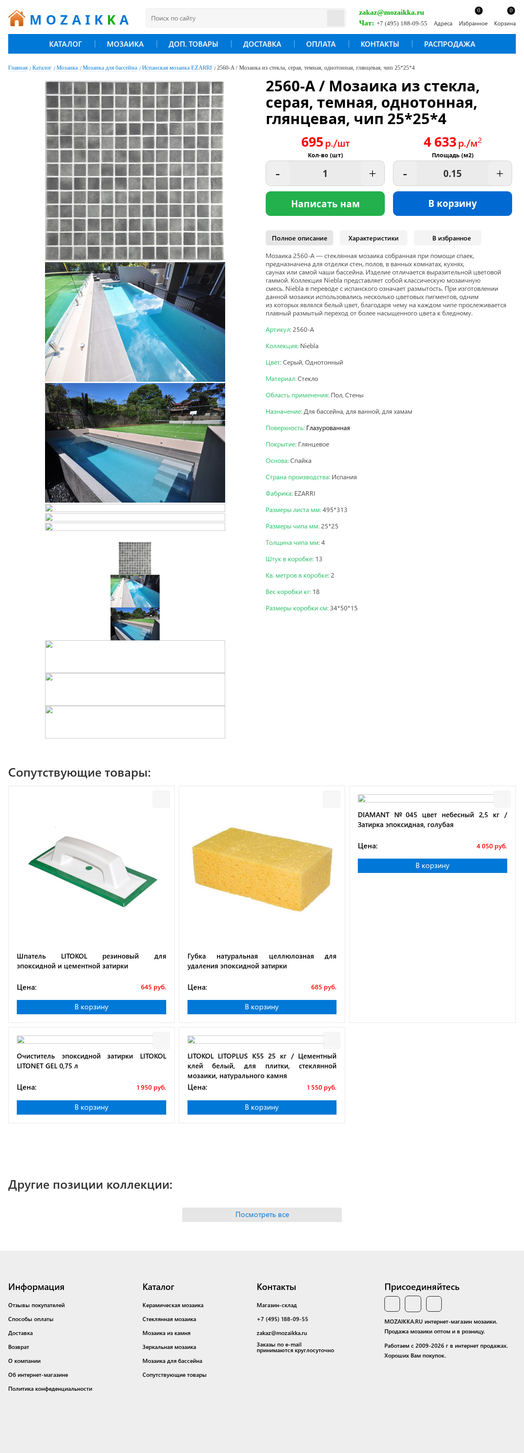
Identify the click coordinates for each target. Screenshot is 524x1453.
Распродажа (449, 44)
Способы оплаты (31, 1319)
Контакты (380, 44)
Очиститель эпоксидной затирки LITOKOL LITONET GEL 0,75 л (91, 1060)
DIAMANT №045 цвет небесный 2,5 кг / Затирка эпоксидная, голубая (432, 819)
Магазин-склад (277, 1305)
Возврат (18, 1347)
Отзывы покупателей (36, 1305)
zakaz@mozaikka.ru (391, 12)
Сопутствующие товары (174, 1374)
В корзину (452, 203)
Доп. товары (193, 44)
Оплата (321, 44)
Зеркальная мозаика (169, 1347)
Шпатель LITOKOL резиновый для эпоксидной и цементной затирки (91, 960)
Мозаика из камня (166, 1333)
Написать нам (325, 203)
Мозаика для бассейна (110, 68)
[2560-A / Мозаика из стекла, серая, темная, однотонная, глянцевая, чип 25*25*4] (135, 258)
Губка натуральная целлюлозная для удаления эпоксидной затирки (262, 960)
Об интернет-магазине (38, 1374)
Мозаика (125, 44)
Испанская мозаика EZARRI (177, 68)
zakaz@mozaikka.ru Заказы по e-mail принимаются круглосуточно (295, 1341)
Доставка (262, 44)
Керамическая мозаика (172, 1305)
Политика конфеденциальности (50, 1388)
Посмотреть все (262, 1214)
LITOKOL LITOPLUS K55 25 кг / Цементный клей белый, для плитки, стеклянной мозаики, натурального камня (262, 1065)
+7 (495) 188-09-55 (402, 23)
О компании (24, 1361)
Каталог (65, 44)
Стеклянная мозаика (169, 1319)
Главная (17, 68)
